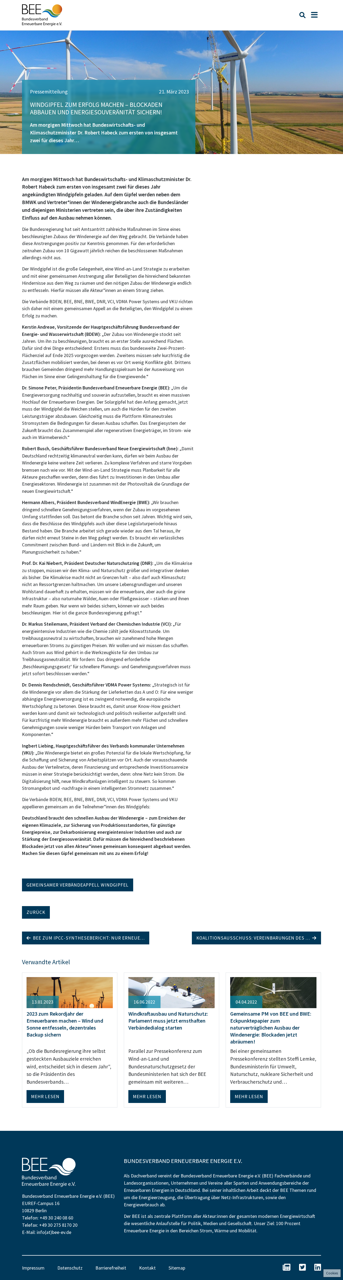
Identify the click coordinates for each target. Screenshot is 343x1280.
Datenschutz (70, 1268)
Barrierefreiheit (110, 1268)
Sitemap (177, 1268)
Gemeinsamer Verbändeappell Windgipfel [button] (78, 885)
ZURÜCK (36, 912)
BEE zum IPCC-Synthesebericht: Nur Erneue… (88, 938)
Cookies (332, 1273)
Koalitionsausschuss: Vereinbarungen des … (254, 938)
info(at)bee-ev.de (54, 1232)
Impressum (33, 1268)
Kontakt (147, 1268)
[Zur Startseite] (42, 15)
